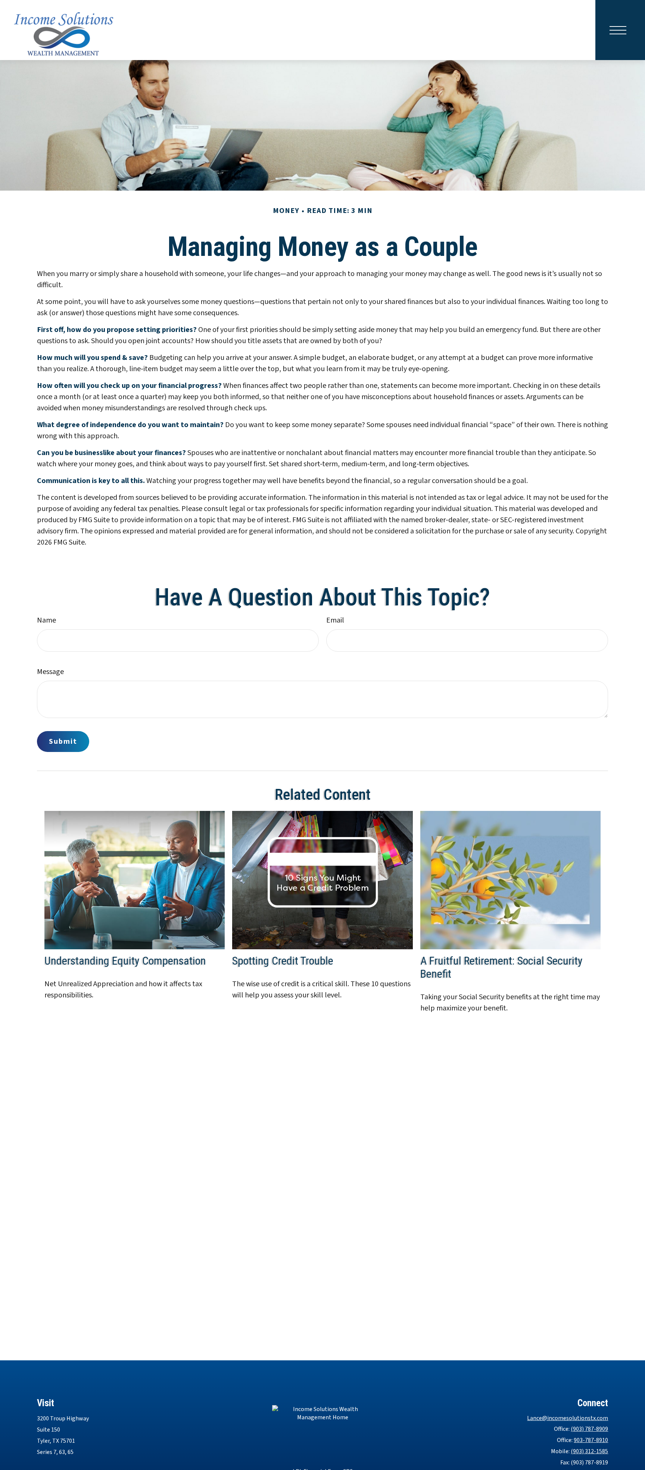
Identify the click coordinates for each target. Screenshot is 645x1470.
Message (50, 672)
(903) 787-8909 (589, 1429)
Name (46, 620)
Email (335, 620)
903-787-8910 (591, 1440)
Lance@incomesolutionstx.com (567, 1418)
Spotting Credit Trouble (282, 960)
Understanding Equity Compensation (125, 960)
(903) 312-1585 (589, 1451)
